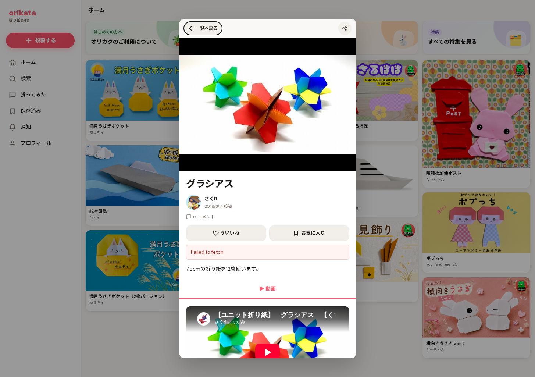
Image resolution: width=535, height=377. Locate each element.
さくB (210, 199)
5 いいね (230, 233)
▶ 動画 (267, 288)
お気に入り (313, 233)
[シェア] (345, 28)
